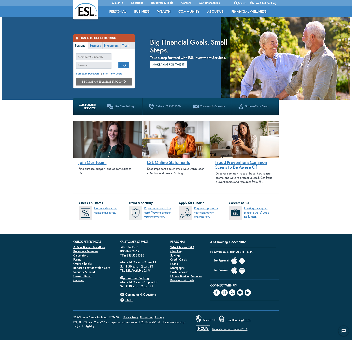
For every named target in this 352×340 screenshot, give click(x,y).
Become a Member (85, 251)
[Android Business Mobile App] (243, 270)
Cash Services (179, 272)
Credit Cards (178, 259)
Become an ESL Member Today (103, 81)
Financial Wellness (249, 11)
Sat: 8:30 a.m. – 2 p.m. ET (136, 266)
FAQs (129, 300)
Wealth (163, 11)
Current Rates (82, 276)
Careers (78, 280)
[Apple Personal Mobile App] (235, 261)
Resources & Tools (182, 280)
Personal (117, 11)
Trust (125, 45)
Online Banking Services (186, 276)
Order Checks (82, 264)
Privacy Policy (130, 317)
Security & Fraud (84, 272)
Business (142, 11)
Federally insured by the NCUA (229, 329)
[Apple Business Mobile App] (235, 270)
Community (188, 11)
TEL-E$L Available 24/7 (135, 270)
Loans (174, 264)
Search (242, 3)
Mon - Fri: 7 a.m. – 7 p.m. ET (138, 262)
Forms (77, 259)
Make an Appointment (168, 64)
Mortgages (177, 268)
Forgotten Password (88, 73)
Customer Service (134, 242)
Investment (111, 45)
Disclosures (146, 317)
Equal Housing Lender (238, 320)
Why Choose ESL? (182, 247)
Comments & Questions (141, 294)
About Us (215, 11)
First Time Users (112, 73)
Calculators (80, 255)
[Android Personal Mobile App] (243, 261)
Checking (176, 251)
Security (159, 317)
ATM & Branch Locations (89, 247)
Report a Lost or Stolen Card (91, 268)
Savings (175, 255)
